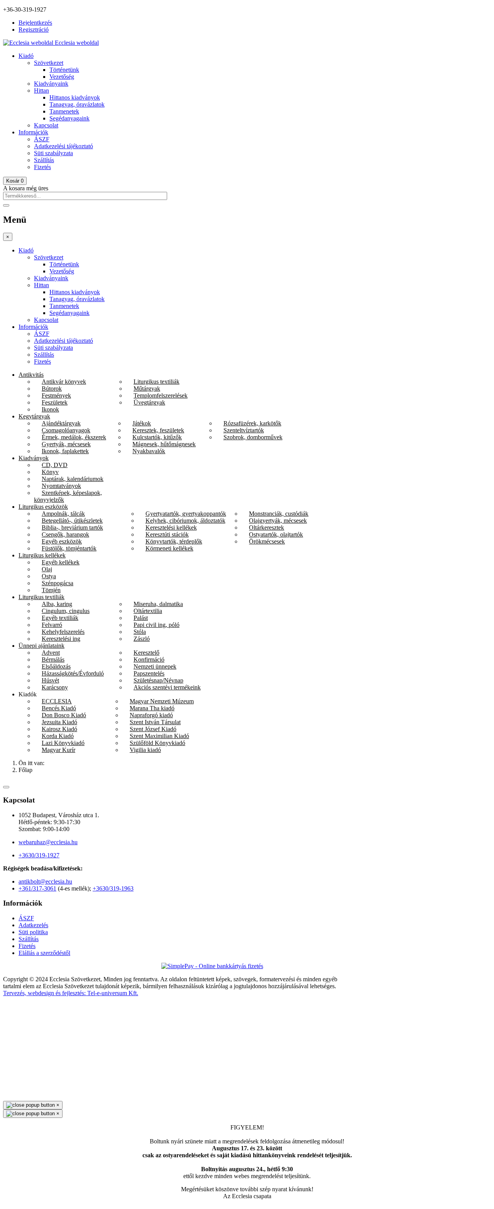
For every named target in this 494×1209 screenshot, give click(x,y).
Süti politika (33, 932)
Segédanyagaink (69, 118)
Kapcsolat (46, 125)
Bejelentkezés (35, 22)
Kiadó (26, 55)
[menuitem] (31, 374)
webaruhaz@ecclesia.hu (48, 842)
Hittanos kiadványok (74, 97)
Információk (33, 132)
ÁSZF (41, 139)
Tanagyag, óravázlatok (77, 104)
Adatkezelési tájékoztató (63, 146)
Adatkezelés (33, 925)
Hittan (41, 90)
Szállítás (44, 160)
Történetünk (64, 69)
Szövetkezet (48, 62)
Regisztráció (34, 29)
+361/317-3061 (37, 888)
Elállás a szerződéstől (44, 953)
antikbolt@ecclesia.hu (45, 881)
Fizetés (42, 167)
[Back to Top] (6, 787)
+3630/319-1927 (39, 855)
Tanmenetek (64, 111)
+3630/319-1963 (113, 888)
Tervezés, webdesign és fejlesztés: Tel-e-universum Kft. (70, 993)
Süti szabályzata (53, 153)
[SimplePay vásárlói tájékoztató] (247, 966)
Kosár (15, 181)
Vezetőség (61, 76)
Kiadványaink (51, 83)
